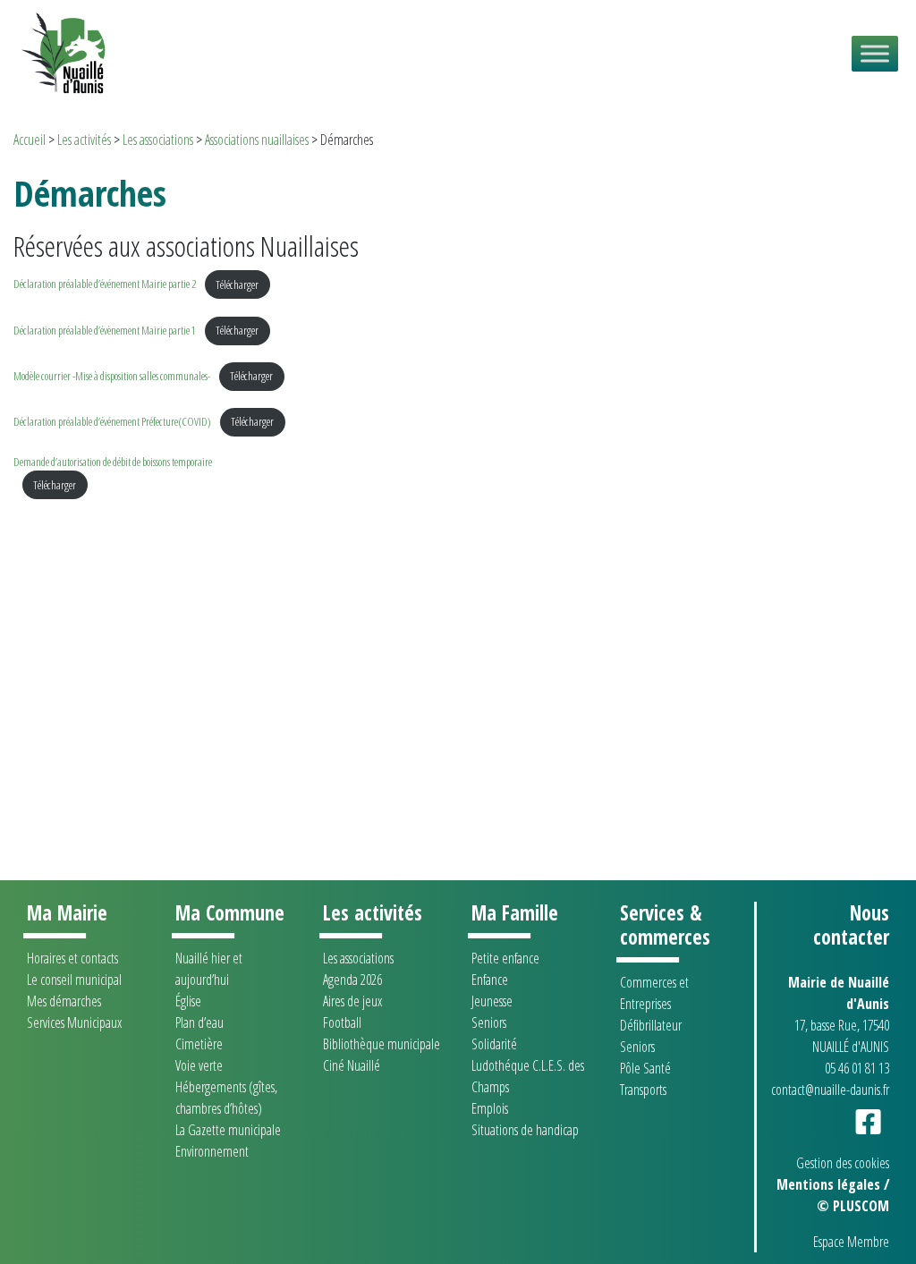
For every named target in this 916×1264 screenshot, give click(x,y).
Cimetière (199, 1044)
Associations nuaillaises (257, 139)
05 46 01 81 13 (857, 1068)
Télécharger (237, 284)
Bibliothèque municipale (381, 1044)
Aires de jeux (352, 1001)
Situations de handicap (525, 1130)
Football (342, 1022)
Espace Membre (851, 1241)
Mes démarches (64, 1001)
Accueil (29, 139)
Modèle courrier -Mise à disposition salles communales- (111, 376)
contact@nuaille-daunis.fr (830, 1089)
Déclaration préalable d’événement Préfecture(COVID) (112, 421)
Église (188, 1001)
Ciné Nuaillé (351, 1065)
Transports (643, 1089)
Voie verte (199, 1065)
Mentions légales (828, 1184)
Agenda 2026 (352, 979)
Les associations (158, 139)
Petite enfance (505, 958)
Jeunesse (492, 1001)
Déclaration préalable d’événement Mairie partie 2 (104, 284)
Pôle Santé (645, 1068)
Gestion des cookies (842, 1163)
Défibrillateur (651, 1025)
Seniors (488, 1022)
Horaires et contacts (72, 958)
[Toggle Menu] (875, 53)
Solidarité (494, 1044)
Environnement (212, 1151)
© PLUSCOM (853, 1206)
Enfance (489, 979)
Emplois (489, 1108)
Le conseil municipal (74, 979)
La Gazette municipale (228, 1130)
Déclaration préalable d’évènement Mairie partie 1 (104, 330)
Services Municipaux (74, 1022)
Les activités (84, 139)
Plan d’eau (199, 1022)
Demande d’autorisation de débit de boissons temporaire (112, 462)
